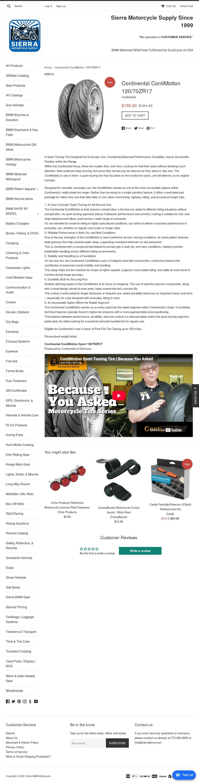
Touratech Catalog (18, 651)
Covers (11, 302)
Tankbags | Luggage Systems (20, 619)
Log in (48, 6)
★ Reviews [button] (195, 395)
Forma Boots (15, 371)
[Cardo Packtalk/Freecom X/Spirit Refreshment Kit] (170, 479)
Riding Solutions (17, 523)
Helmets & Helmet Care (22, 415)
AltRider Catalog (17, 75)
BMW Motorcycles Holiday (18, 162)
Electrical (12, 331)
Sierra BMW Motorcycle (38, 776)
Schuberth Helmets (19, 558)
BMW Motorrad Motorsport (16, 176)
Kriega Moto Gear (18, 464)
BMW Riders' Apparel (22, 189)
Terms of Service (17, 752)
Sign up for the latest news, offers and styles (98, 733)
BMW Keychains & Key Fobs (22, 132)
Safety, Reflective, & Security (19, 545)
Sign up (61, 6)
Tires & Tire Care (18, 641)
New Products (15, 85)
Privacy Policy (15, 747)
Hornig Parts (14, 435)
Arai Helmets (15, 105)
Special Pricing (16, 607)
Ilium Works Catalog (20, 444)
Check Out (186, 6)
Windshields (14, 690)
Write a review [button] (140, 551)
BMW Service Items (19, 198)
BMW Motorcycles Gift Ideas (21, 147)
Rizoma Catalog (17, 533)
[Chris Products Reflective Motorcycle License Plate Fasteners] (67, 478)
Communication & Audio (18, 290)
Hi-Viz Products (16, 425)
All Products (14, 65)
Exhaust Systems (18, 341)
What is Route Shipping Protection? (28, 756)
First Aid (11, 361)
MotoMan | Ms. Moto (19, 494)
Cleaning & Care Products (17, 255)
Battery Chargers (17, 223)
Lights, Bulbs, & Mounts (22, 474)
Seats (10, 567)
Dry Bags (12, 321)
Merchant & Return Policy (22, 742)
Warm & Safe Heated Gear (20, 678)
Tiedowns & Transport (21, 631)
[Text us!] (184, 776)
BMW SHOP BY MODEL (22, 211)
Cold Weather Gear (19, 277)
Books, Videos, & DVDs (22, 233)
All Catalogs (14, 95)
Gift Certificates (16, 390)
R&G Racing (14, 513)
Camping (12, 243)
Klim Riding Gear (18, 454)
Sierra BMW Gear (18, 597)
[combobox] (29, 6)
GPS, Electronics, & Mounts (19, 403)
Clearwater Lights (18, 267)
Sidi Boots (13, 587)
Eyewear (12, 351)
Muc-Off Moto (15, 503)
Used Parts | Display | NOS (21, 663)
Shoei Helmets (16, 577)
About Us (12, 738)
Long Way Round (18, 484)
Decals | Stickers (17, 312)
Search (10, 733)
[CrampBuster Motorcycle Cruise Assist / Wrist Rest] (119, 480)
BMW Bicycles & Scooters (17, 117)
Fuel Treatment (16, 380)
